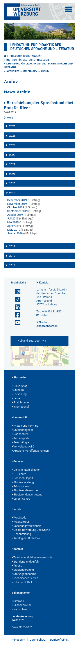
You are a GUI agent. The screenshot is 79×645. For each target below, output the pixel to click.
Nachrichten (21, 434)
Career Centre (21, 498)
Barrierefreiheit (59, 639)
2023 (12, 155)
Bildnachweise (22, 605)
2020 (12, 183)
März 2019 (13, 229)
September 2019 (17, 211)
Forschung (20, 394)
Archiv (45, 71)
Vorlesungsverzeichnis (27, 525)
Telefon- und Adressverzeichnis (32, 557)
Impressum (18, 639)
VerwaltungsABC (23, 446)
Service (18, 461)
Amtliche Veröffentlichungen (31, 450)
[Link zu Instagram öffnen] (16, 292)
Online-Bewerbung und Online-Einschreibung (32, 532)
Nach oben (20, 609)
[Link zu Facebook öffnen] (16, 315)
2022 (12, 164)
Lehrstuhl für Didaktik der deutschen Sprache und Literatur (42, 47)
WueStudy (19, 517)
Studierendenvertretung (27, 494)
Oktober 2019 (15, 207)
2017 (12, 255)
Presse (17, 565)
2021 (12, 174)
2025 (12, 135)
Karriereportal (21, 438)
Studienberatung (23, 482)
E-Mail (44, 315)
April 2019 (13, 226)
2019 (12, 193)
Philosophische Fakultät (26, 56)
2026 (12, 126)
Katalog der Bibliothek (26, 538)
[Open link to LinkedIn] (16, 307)
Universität (20, 386)
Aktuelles (12, 71)
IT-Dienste (19, 474)
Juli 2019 (12, 218)
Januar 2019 (15, 233)
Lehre (16, 398)
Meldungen (30, 71)
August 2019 (15, 214)
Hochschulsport (23, 478)
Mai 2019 (13, 222)
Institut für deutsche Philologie (27, 60)
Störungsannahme (24, 574)
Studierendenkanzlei (25, 490)
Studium (18, 390)
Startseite (19, 377)
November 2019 (17, 203)
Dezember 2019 (17, 200)
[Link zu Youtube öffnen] (16, 322)
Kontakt (43, 282)
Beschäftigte (21, 442)
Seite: (15, 627)
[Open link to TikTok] (16, 299)
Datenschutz (37, 639)
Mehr (10, 117)
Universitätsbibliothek (26, 469)
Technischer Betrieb (25, 578)
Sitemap (18, 601)
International (21, 406)
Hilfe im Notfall (22, 582)
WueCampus (21, 521)
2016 (12, 265)
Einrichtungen (21, 402)
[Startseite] (5, 56)
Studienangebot (23, 429)
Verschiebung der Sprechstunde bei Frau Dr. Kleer (38, 105)
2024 (12, 145)
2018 (12, 246)
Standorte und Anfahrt (26, 561)
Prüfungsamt (21, 486)
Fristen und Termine (25, 425)
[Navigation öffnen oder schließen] (68, 9)
